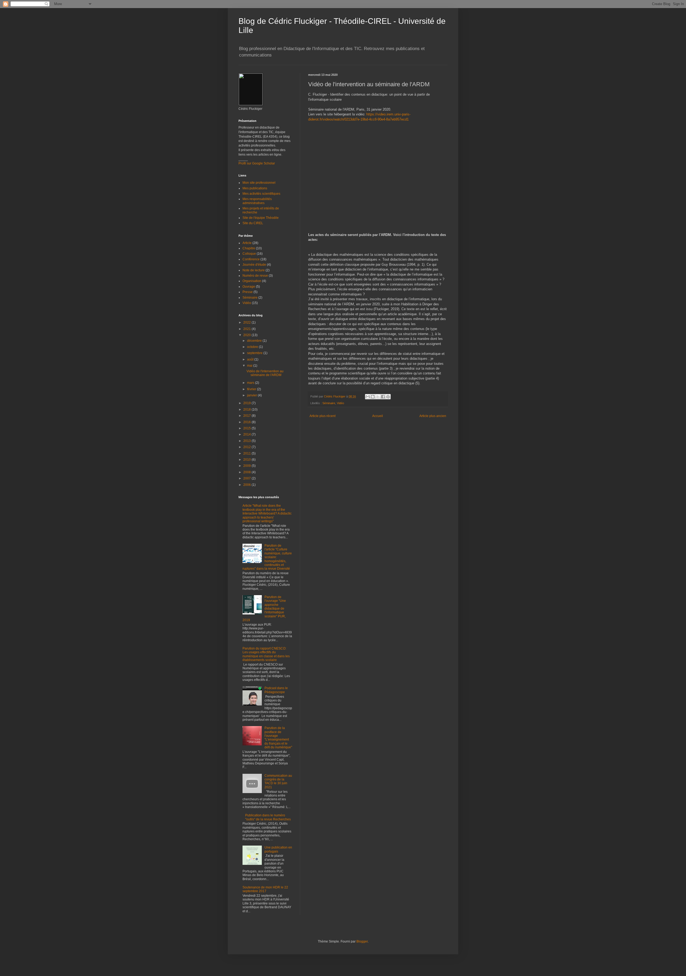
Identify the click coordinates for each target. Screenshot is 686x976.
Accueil (377, 416)
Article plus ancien (432, 416)
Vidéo (340, 403)
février (252, 389)
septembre (255, 353)
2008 (247, 472)
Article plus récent (322, 416)
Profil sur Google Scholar (256, 163)
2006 (247, 485)
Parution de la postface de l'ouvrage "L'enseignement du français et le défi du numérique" (278, 737)
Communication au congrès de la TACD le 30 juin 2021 (278, 781)
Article (247, 243)
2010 (247, 459)
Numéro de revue (255, 275)
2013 (247, 441)
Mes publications (255, 188)
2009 (247, 466)
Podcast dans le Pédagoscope (276, 690)
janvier (252, 395)
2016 (247, 422)
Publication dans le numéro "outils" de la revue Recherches (268, 817)
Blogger (362, 941)
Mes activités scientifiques (261, 194)
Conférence (251, 259)
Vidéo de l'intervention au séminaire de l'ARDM (265, 373)
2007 (247, 478)
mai (250, 365)
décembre (255, 341)
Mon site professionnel (259, 183)
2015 (247, 428)
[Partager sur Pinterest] (388, 396)
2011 (247, 453)
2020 (247, 335)
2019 (247, 403)
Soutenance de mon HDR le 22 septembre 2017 (265, 889)
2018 (247, 409)
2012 (247, 447)
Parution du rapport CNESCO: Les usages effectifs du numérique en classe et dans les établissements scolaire (266, 654)
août (250, 359)
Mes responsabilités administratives (257, 201)
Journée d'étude (254, 264)
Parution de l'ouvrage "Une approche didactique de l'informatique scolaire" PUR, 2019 (264, 608)
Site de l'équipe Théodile (261, 218)
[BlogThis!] (372, 396)
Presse (248, 292)
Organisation (252, 281)
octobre (253, 347)
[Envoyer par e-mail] (367, 396)
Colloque (249, 254)
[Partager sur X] (378, 396)
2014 (247, 434)
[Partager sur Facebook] (383, 396)
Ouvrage (249, 286)
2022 (247, 322)
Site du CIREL (253, 223)
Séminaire (328, 403)
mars (251, 383)
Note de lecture (254, 270)
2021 (247, 329)
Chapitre (249, 248)
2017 (247, 416)
